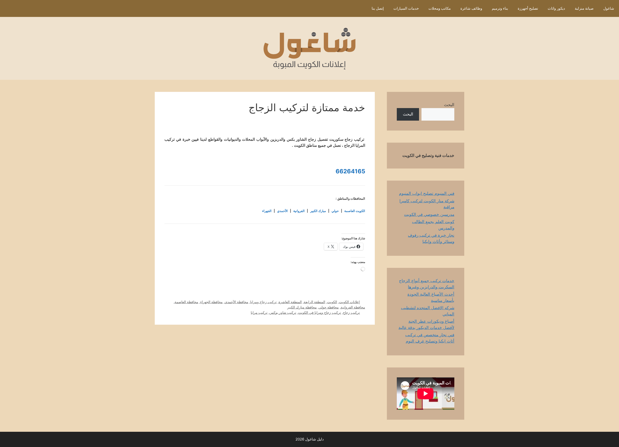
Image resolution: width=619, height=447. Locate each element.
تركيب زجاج (351, 312)
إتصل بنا (378, 8)
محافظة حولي (329, 307)
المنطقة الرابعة (314, 302)
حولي (335, 211)
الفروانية (299, 211)
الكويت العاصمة (354, 211)
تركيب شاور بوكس (282, 312)
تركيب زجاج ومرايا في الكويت (319, 312)
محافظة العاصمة (186, 302)
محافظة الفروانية (353, 307)
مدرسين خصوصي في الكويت (429, 214)
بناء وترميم (500, 8)
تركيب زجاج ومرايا (263, 302)
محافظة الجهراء (211, 302)
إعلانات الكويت (349, 302)
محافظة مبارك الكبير (302, 307)
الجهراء (267, 211)
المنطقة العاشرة (290, 302)
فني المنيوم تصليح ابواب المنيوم (426, 193)
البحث (449, 104)
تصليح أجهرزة (528, 8)
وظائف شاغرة (471, 8)
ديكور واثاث (556, 8)
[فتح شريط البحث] (360, 8)
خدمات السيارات (406, 8)
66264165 (350, 171)
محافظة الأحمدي (236, 302)
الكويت (332, 302)
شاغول (608, 8)
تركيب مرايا (259, 312)
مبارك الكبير (318, 211)
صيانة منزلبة (584, 8)
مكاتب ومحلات (439, 8)
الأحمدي (282, 211)
